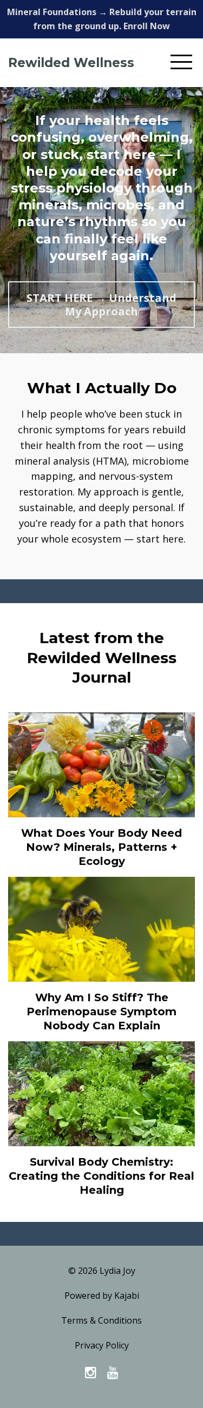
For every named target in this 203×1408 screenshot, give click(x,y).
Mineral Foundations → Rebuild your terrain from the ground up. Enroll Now (102, 19)
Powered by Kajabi (101, 1295)
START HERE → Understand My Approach (101, 304)
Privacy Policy (102, 1345)
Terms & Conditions (101, 1320)
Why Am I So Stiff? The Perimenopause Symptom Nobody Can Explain (101, 1011)
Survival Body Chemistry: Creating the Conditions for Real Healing (101, 1176)
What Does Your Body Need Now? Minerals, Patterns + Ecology (101, 847)
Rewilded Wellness (71, 62)
